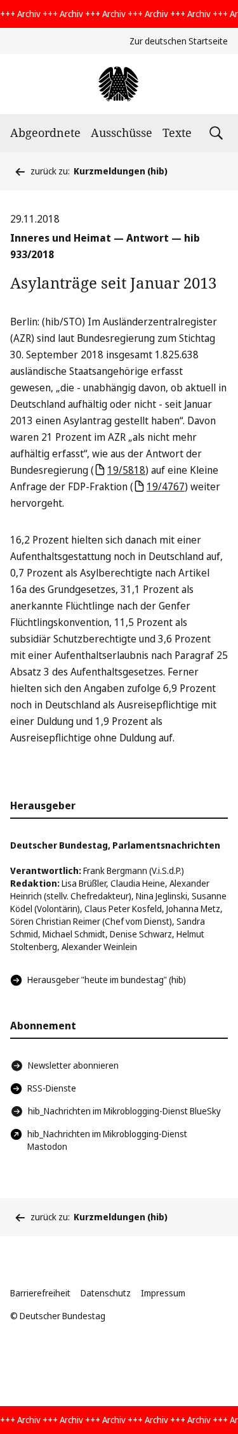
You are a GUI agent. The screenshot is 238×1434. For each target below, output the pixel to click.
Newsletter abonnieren (73, 1065)
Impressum (163, 1293)
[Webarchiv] (119, 84)
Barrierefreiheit (40, 1293)
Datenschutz (106, 1293)
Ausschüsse (121, 132)
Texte (177, 132)
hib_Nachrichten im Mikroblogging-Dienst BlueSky (124, 1111)
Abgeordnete (45, 132)
